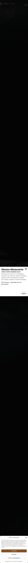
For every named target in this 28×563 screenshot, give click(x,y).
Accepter (14, 550)
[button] (26, 537)
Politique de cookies (8, 561)
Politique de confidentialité (17, 561)
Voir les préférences (14, 558)
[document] (14, 281)
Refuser (14, 554)
